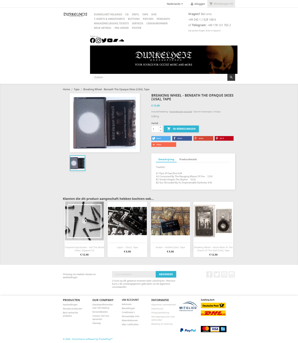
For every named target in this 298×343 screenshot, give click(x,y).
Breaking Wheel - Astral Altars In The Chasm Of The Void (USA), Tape (213, 249)
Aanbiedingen (70, 304)
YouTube (224, 274)
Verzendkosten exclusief (180, 111)
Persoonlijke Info (130, 316)
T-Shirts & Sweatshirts (109, 19)
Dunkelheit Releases (108, 14)
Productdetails (188, 159)
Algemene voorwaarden (163, 304)
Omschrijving (166, 159)
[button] (161, 138)
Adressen (127, 304)
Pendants (163, 19)
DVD (154, 14)
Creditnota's (128, 312)
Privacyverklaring (160, 312)
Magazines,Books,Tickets (111, 23)
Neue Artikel (102, 28)
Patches (148, 19)
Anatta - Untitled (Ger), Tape (170, 247)
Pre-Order (122, 28)
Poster (136, 28)
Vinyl (135, 14)
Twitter (217, 274)
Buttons (134, 19)
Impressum (157, 308)
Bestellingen (128, 308)
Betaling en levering (161, 323)
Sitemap (96, 323)
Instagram (232, 274)
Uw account (130, 300)
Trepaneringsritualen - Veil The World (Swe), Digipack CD (84, 249)
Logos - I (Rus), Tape (127, 247)
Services (137, 23)
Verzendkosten (100, 311)
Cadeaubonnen (157, 23)
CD (127, 14)
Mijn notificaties (130, 324)
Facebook (209, 274)
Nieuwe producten (72, 308)
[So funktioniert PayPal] (188, 330)
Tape (145, 14)
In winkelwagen (181, 129)
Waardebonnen (130, 320)
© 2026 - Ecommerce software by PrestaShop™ (88, 339)
